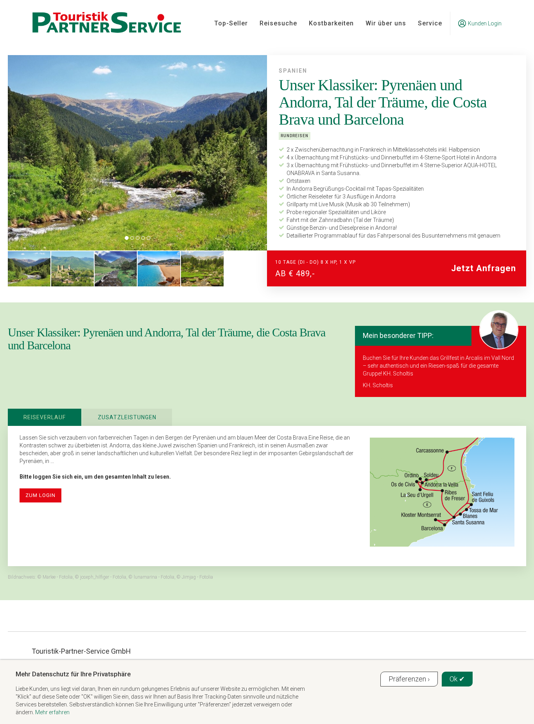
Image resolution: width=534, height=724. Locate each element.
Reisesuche (278, 23)
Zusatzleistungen (127, 417)
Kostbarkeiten (331, 23)
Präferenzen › (409, 679)
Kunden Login (485, 23)
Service (430, 23)
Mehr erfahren (52, 712)
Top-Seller (231, 23)
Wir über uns (386, 23)
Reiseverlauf (44, 417)
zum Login (40, 495)
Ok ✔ (457, 679)
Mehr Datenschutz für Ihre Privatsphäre (73, 674)
